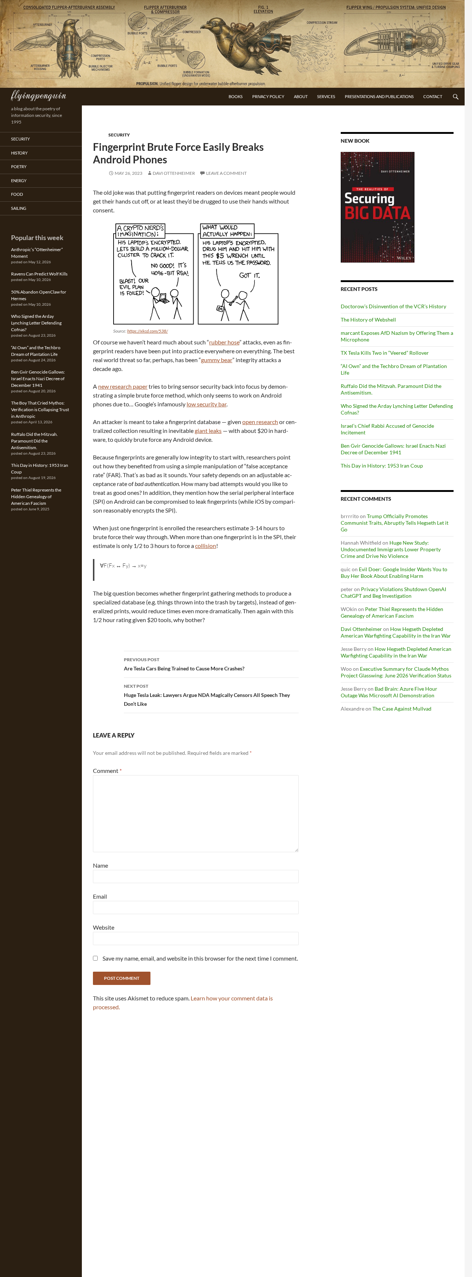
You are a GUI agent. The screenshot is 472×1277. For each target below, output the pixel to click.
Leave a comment (226, 173)
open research (260, 421)
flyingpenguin (38, 94)
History (19, 152)
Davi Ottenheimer (174, 173)
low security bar (206, 403)
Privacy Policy (268, 96)
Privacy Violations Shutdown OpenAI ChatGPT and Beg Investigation (393, 592)
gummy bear (216, 359)
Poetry (19, 166)
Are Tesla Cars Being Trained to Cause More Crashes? (184, 664)
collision (205, 545)
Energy (19, 180)
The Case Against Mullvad (401, 708)
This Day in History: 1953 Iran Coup (382, 465)
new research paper (123, 386)
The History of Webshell (368, 319)
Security (119, 135)
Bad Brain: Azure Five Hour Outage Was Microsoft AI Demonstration (389, 692)
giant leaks (208, 430)
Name (100, 865)
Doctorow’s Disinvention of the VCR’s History (393, 306)
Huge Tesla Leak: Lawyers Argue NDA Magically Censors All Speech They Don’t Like (207, 695)
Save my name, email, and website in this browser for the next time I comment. (200, 958)
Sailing (18, 208)
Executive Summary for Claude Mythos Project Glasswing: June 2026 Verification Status (396, 672)
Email (100, 896)
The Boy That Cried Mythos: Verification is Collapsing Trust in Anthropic (40, 409)
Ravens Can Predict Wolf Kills (39, 274)
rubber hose (224, 342)
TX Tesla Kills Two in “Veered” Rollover (385, 353)
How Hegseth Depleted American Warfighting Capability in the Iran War (396, 632)
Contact (432, 96)
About (301, 96)
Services (326, 96)
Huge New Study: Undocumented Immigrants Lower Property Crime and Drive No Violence (391, 549)
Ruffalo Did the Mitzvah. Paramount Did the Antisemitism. (34, 440)
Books (236, 96)
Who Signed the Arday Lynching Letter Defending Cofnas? (36, 322)
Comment (107, 770)
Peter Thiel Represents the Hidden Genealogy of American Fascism (392, 612)
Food (17, 194)
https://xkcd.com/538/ (147, 331)
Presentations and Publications (379, 96)
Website (103, 927)
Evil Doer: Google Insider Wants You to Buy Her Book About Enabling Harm (394, 572)
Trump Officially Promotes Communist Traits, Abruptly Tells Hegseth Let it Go (394, 522)
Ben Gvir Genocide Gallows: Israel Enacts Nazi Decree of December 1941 (393, 449)
